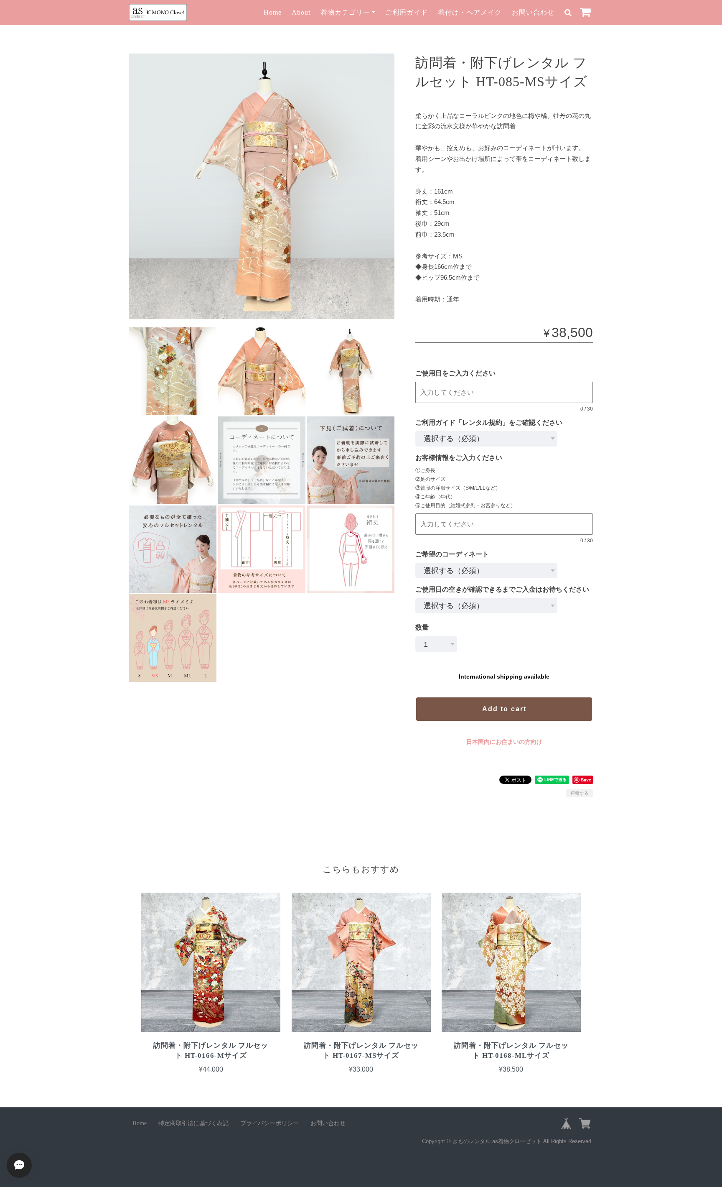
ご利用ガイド (406, 12)
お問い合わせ (533, 12)
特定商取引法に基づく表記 (193, 1123)
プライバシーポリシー (269, 1123)
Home (273, 12)
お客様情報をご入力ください (462, 457)
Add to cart (504, 708)
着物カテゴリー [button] (345, 12)
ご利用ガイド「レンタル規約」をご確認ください (492, 422)
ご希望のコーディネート (452, 554)
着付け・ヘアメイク (470, 12)
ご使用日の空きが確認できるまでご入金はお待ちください (502, 589)
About (301, 12)
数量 (422, 627)
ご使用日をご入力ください (458, 373)
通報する (579, 793)
